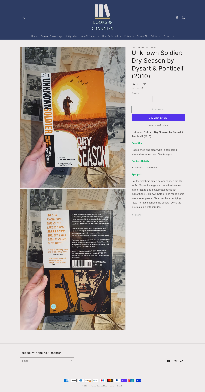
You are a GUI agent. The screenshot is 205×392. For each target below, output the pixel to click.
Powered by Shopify (115, 386)
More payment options (158, 125)
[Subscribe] (70, 361)
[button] (23, 17)
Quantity (135, 93)
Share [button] (138, 215)
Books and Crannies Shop (98, 386)
